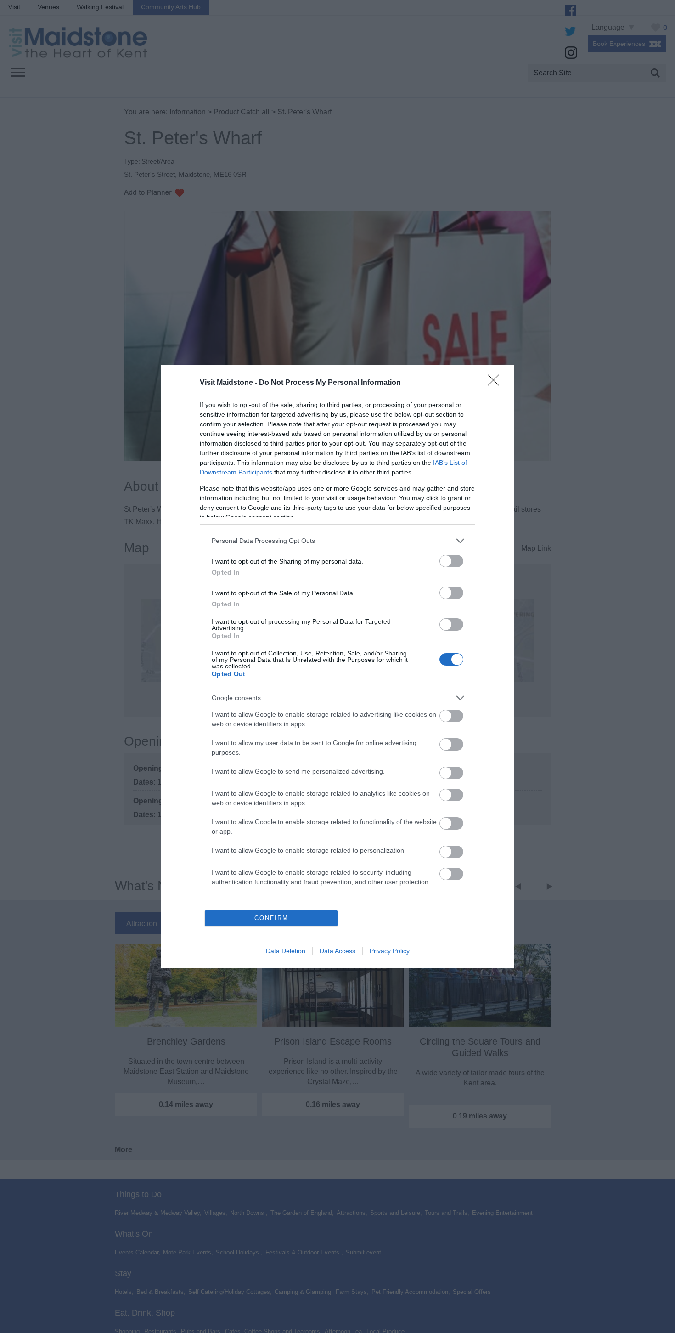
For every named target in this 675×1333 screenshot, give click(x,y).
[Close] (496, 383)
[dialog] (337, 666)
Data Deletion (285, 951)
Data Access (337, 951)
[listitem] (337, 541)
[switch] (451, 561)
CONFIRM (271, 918)
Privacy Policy (390, 951)
